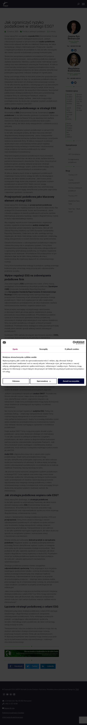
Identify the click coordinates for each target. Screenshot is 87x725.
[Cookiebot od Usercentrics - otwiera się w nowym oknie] (74, 342)
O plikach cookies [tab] (72, 349)
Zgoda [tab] (15, 349)
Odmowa (15, 381)
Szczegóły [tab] (43, 349)
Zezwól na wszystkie (71, 381)
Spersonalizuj (42, 381)
